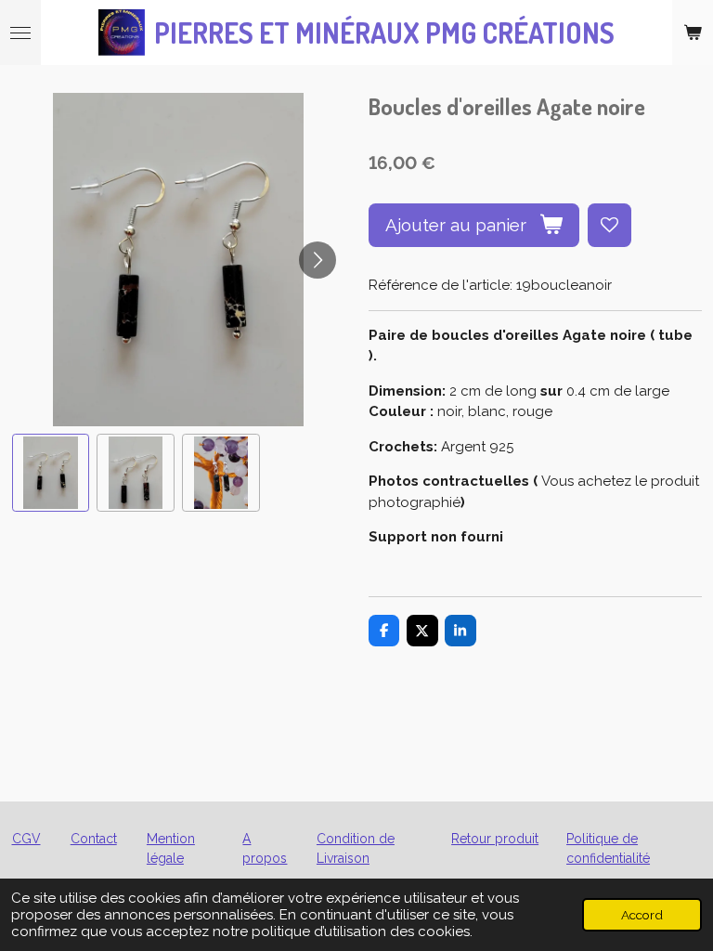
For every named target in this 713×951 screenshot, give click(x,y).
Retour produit (494, 838)
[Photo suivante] (317, 260)
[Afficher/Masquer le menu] (20, 32)
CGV (26, 838)
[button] (51, 473)
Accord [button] (642, 914)
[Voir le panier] (692, 32)
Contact (94, 838)
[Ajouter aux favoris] (609, 225)
